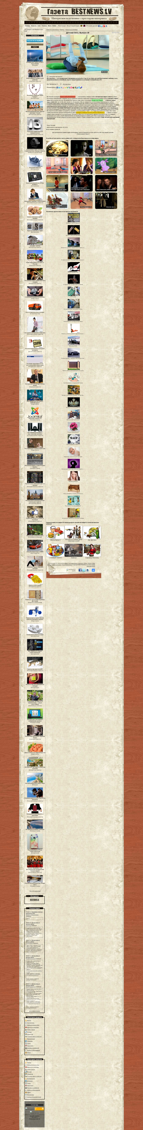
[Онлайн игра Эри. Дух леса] (92, 539)
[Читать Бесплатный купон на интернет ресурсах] (35, 347)
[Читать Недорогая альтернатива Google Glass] (35, 882)
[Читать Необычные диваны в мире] (35, 633)
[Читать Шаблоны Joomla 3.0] (35, 417)
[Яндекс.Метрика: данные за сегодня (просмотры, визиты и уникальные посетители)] (34, 1112)
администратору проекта (68, 117)
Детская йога (67, 84)
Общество (30, 1034)
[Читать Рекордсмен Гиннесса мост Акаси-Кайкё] (35, 61)
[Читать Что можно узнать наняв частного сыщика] (35, 279)
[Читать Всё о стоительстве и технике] (35, 311)
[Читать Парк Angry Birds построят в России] (35, 261)
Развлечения (31, 1039)
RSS (93, 566)
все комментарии (34, 1011)
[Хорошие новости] (35, 81)
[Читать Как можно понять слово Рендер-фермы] (35, 464)
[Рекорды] (35, 65)
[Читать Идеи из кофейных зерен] (35, 229)
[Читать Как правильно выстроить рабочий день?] (35, 400)
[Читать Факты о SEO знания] (35, 584)
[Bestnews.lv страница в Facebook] (80, 571)
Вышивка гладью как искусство (34, 912)
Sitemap (89, 566)
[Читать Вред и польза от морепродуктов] (35, 751)
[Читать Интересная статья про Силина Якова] (35, 383)
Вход (87, 134)
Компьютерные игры (33, 1025)
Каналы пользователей (34, 1097)
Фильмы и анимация (33, 1048)
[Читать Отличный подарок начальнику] (35, 296)
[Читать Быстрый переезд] (35, 166)
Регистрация (81, 134)
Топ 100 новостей (35, 891)
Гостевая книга (72, 563)
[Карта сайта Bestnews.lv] (93, 571)
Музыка (29, 1032)
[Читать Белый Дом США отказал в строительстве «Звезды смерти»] (35, 148)
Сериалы (30, 1041)
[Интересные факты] (35, 114)
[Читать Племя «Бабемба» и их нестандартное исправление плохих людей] (35, 867)
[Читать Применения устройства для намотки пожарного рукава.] (35, 617)
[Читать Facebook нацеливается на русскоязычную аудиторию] (35, 362)
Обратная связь (56, 565)
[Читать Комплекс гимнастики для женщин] (35, 566)
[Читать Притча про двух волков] (35, 668)
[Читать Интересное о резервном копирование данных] (35, 718)
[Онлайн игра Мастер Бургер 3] (55, 539)
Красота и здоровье (33, 1027)
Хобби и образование (33, 1050)
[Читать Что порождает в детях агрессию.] (35, 447)
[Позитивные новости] (35, 521)
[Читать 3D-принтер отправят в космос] (35, 828)
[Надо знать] (35, 298)
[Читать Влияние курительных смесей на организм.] (35, 797)
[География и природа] (35, 537)
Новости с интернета (52, 29)
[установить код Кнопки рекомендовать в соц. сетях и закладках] (83, 87)
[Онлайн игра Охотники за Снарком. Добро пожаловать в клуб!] (74, 538)
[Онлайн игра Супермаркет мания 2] (55, 556)
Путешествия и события (34, 1036)
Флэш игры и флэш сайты (33, 923)
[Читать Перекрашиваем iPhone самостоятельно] (35, 849)
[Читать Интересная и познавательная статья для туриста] (35, 499)
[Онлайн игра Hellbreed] (74, 556)
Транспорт (30, 1046)
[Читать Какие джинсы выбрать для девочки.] (35, 77)
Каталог (80, 563)
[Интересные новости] (35, 351)
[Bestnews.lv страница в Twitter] (84, 571)
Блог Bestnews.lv (67, 565)
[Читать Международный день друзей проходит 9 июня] (35, 110)
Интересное (30, 1023)
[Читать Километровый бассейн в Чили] (35, 782)
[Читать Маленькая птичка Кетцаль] (35, 534)
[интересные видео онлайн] (34, 901)
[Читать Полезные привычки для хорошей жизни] (35, 130)
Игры (85, 563)
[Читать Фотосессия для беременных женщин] (35, 683)
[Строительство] (35, 313)
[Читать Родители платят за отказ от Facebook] (35, 517)
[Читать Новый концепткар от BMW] (35, 550)
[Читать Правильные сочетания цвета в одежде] (35, 482)
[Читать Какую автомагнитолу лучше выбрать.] (35, 182)
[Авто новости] (35, 553)
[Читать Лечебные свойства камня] (35, 94)
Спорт (29, 1043)
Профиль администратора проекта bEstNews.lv (90, 112)
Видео (62, 29)
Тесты (89, 563)
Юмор (29, 1052)
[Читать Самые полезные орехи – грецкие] (35, 215)
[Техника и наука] (35, 420)
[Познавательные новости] (35, 134)
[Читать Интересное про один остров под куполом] (35, 766)
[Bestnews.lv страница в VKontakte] (87, 571)
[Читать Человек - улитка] (35, 244)
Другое (29, 1020)
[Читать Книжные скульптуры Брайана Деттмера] (35, 598)
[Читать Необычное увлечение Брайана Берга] (35, 735)
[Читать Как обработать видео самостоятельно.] (35, 650)
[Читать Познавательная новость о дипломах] (35, 813)
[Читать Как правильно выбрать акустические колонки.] (35, 431)
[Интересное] (35, 98)
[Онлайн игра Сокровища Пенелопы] (92, 556)
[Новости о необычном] (35, 152)
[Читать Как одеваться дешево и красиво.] (35, 331)
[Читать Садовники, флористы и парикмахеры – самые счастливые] (35, 700)
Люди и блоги (31, 1029)
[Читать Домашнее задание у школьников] (35, 200)
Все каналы (30, 1094)
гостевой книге (67, 114)
